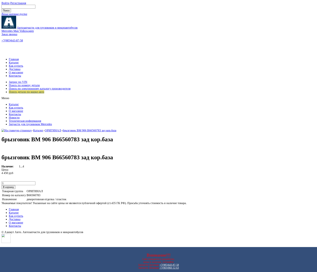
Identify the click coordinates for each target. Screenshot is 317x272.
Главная (14, 59)
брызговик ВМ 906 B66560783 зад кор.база (89, 130)
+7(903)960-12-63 (169, 267)
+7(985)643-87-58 (12, 40)
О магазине (16, 72)
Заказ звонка (9, 34)
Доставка (14, 69)
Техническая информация (25, 120)
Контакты (15, 75)
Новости (14, 117)
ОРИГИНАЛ (53, 130)
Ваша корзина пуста (14, 14)
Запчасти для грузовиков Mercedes (30, 124)
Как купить (16, 65)
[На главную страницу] (16, 130)
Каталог (14, 62)
